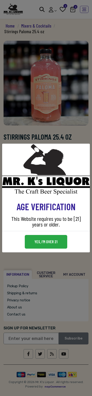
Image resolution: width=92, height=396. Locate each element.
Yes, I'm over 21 (46, 241)
